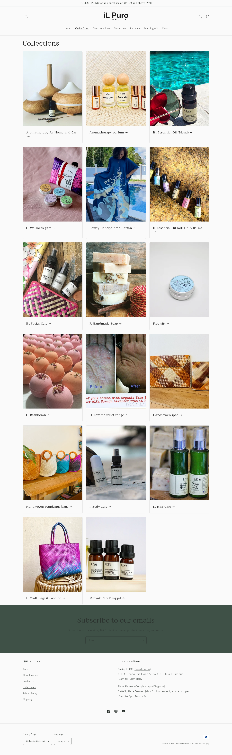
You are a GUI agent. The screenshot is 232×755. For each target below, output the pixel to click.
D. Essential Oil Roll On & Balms (177, 228)
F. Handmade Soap (104, 324)
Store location (30, 675)
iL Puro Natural (175, 743)
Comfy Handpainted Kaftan (111, 228)
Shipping (27, 699)
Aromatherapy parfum (107, 132)
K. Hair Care (162, 507)
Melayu (61, 741)
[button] (26, 16)
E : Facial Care (37, 324)
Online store (29, 687)
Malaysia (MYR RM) (36, 741)
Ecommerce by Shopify (199, 743)
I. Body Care (99, 507)
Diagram (158, 686)
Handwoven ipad (166, 415)
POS (184, 743)
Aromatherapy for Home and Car (51, 133)
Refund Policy (30, 693)
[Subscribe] (142, 640)
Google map (142, 669)
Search (26, 669)
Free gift (159, 324)
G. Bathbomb (36, 415)
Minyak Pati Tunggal (105, 598)
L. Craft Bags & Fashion (44, 598)
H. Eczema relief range (107, 415)
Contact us (28, 681)
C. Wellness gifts (38, 228)
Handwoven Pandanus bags (47, 507)
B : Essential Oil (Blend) (171, 132)
